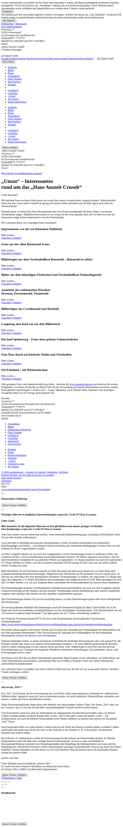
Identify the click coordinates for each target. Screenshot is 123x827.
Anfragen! (6, 480)
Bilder (11, 70)
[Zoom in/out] (9, 781)
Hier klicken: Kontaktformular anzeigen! (21, 173)
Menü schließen (10, 147)
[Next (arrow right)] (5, 784)
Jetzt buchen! (14, 81)
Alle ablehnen (9, 21)
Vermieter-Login (16, 463)
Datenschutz (7, 23)
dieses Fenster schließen (14, 505)
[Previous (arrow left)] (2, 784)
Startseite (12, 67)
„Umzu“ (12, 96)
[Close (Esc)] (2, 781)
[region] (61, 26)
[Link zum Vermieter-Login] (11, 778)
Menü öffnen (8, 62)
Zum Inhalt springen (11, 26)
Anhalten (16, 238)
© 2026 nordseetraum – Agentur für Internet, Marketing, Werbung (34, 472)
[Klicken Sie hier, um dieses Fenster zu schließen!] (2, 493)
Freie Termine (15, 79)
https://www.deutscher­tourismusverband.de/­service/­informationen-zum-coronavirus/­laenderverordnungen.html (56, 624)
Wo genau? (13, 99)
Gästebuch (13, 90)
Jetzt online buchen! (11, 478)
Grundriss (13, 93)
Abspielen (6, 238)
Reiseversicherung (17, 102)
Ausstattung (14, 76)
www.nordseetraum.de (81, 384)
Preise (11, 73)
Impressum (21, 23)
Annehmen (7, 11)
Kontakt (12, 84)
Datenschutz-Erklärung (19, 429)
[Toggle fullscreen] (5, 781)
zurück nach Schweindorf (37, 489)
